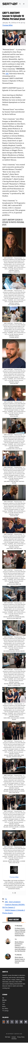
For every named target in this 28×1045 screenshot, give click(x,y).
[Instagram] (15, 893)
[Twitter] (13, 893)
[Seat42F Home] (3, 1022)
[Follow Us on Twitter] (12, 1022)
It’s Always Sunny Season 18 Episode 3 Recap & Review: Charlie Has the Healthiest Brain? (20, 932)
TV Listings (5, 1010)
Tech (3, 1002)
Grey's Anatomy (15, 902)
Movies (4, 1000)
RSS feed (7, 1037)
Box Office (5, 1008)
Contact (14, 1037)
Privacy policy (20, 1037)
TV (6, 899)
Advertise (14, 1038)
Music (4, 1006)
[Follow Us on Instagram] (16, 1022)
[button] (20, 4)
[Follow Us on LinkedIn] (21, 1022)
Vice (3, 1004)
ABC (7, 73)
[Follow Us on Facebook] (7, 1022)
